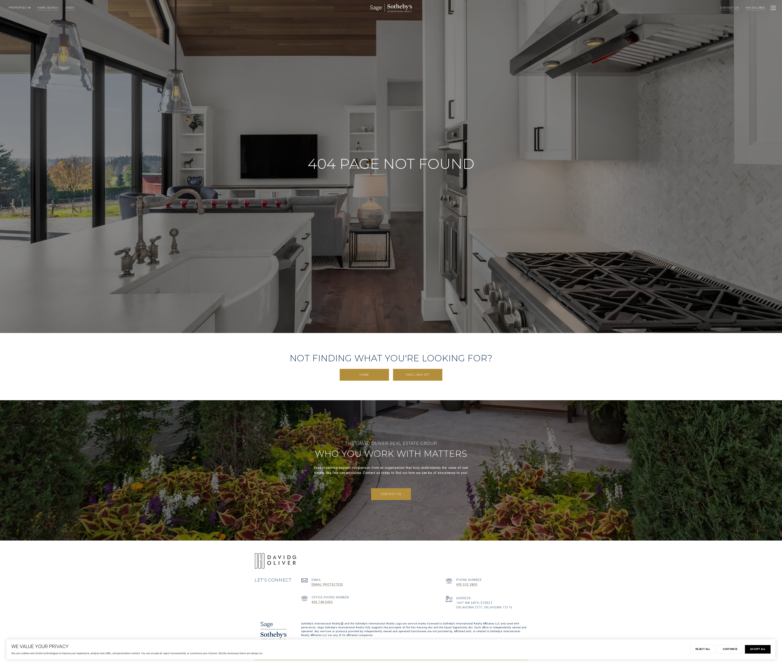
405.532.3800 (466, 584)
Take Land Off (417, 374)
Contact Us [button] (391, 494)
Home (364, 374)
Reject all (702, 649)
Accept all (758, 649)
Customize (730, 649)
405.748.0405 (322, 602)
